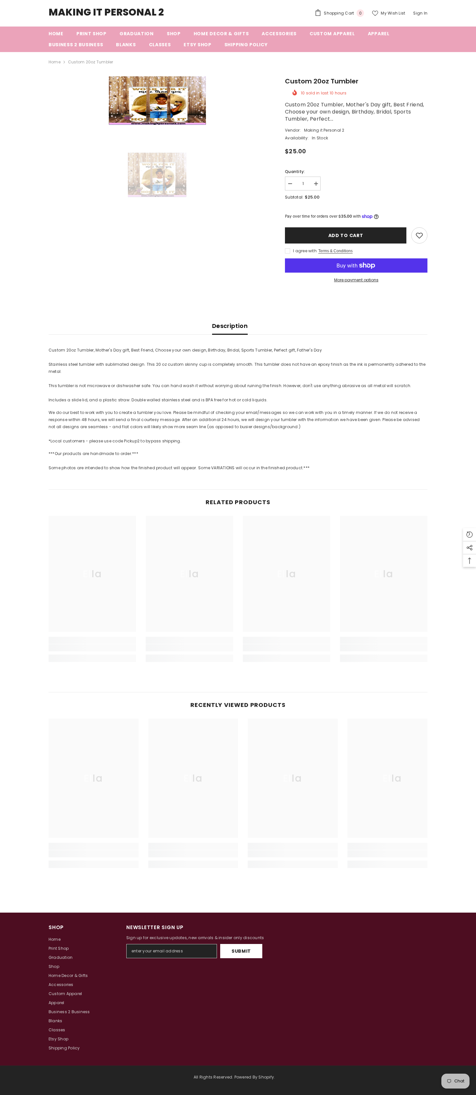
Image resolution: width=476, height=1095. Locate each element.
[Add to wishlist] (419, 235)
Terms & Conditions (335, 251)
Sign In (420, 13)
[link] (92, 647)
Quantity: (295, 171)
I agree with (305, 251)
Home (55, 62)
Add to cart (344, 235)
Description (230, 326)
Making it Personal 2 (324, 130)
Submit (241, 951)
